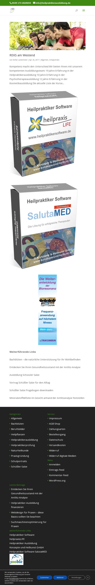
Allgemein (44, 60)
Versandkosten (57, 445)
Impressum (55, 418)
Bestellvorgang (57, 434)
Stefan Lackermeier (20, 60)
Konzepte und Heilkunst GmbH (27, 547)
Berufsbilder (18, 429)
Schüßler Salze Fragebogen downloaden (31, 390)
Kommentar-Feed (58, 475)
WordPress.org (57, 480)
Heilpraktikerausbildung (24, 439)
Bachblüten (17, 423)
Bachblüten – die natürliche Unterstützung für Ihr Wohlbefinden (45, 359)
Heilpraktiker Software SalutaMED (28, 551)
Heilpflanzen (18, 434)
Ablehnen (60, 577)
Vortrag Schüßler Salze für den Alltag (30, 382)
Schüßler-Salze (19, 466)
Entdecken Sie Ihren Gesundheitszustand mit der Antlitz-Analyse (45, 367)
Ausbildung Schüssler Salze (24, 374)
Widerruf (54, 450)
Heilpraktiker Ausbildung (23, 543)
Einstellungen (14, 579)
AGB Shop (54, 423)
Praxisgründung (20, 455)
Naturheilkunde (19, 450)
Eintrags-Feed (56, 469)
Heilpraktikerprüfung (23, 445)
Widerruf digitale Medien (62, 455)
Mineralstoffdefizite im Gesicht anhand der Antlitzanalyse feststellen (47, 398)
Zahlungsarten (57, 429)
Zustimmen (44, 577)
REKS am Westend (22, 55)
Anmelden (54, 464)
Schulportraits (54, 60)
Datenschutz (56, 439)
